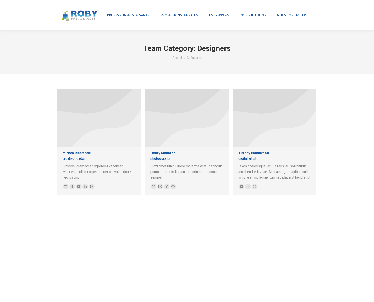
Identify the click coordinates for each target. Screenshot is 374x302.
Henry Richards (162, 153)
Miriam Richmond (77, 153)
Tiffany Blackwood (253, 153)
